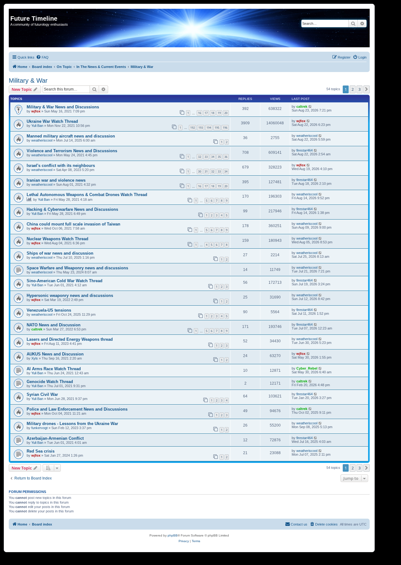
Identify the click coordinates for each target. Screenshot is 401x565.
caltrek (301, 106)
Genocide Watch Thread (50, 381)
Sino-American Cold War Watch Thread (64, 280)
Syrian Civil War (42, 394)
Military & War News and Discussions (63, 107)
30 (199, 171)
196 (225, 128)
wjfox (35, 111)
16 (199, 113)
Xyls (34, 358)
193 (200, 128)
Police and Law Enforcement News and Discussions (77, 409)
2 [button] (353, 89)
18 (212, 113)
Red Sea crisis (41, 451)
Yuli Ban (37, 125)
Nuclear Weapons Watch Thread (57, 238)
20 (225, 113)
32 (199, 157)
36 (225, 157)
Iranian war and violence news (56, 180)
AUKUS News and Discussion (55, 354)
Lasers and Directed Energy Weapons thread (70, 339)
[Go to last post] (310, 106)
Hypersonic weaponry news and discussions (70, 295)
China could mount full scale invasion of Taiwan (73, 224)
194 (208, 128)
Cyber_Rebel (306, 368)
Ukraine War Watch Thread (52, 121)
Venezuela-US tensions (49, 310)
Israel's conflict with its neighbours (61, 165)
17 (206, 113)
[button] (366, 89)
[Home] (14, 11)
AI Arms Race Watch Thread (54, 368)
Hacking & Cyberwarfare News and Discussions (72, 209)
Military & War (28, 80)
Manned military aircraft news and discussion (71, 136)
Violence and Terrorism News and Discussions (72, 150)
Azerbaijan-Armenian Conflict (55, 438)
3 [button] (359, 89)
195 (217, 128)
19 (219, 113)
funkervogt (39, 428)
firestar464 (304, 150)
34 (212, 157)
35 (219, 157)
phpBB (173, 535)
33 (206, 157)
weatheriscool (41, 140)
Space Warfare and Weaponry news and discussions (77, 268)
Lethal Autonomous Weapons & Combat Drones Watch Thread (87, 194)
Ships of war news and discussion (60, 253)
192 (192, 128)
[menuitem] (42, 57)
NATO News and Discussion (54, 325)
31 (206, 171)
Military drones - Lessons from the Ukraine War (72, 423)
